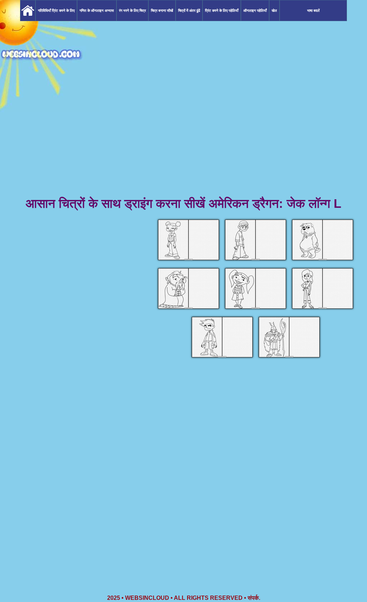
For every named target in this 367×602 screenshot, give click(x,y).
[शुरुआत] (28, 10)
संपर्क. (254, 598)
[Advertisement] (183, 139)
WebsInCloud (147, 598)
